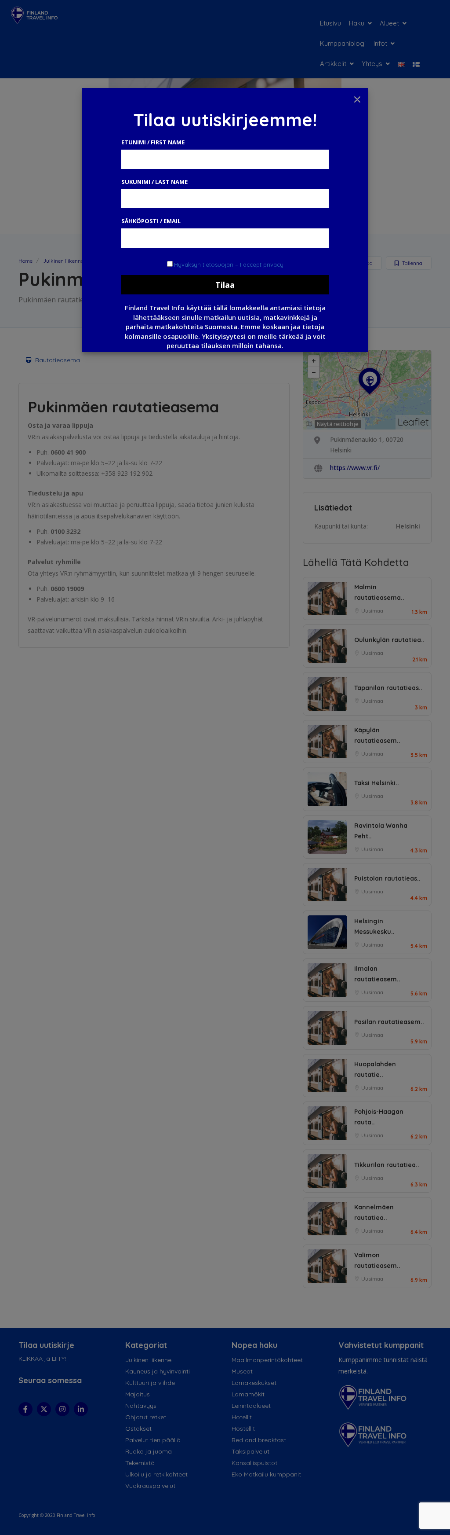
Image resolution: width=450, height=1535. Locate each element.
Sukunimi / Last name (154, 182)
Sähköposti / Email (151, 221)
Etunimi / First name (153, 142)
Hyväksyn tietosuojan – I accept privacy (228, 264)
